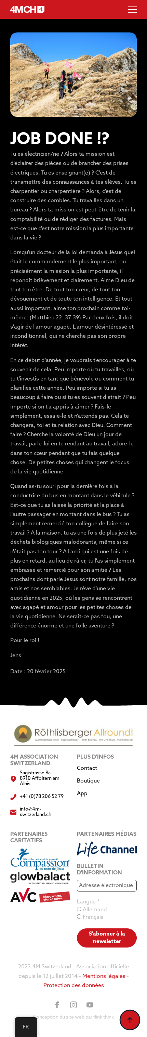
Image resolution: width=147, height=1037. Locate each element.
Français (92, 917)
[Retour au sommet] (130, 1020)
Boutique (88, 781)
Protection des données (73, 985)
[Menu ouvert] (132, 9)
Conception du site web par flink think (73, 1017)
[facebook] (57, 1005)
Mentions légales (103, 976)
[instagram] (73, 1005)
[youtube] (90, 1005)
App (82, 794)
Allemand (94, 910)
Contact (87, 768)
